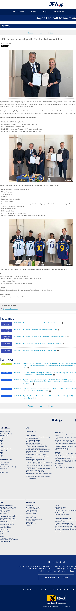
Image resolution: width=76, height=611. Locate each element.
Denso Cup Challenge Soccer (33, 460)
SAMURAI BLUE (4, 435)
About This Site (27, 590)
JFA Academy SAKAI (5, 526)
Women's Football (59, 532)
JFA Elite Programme (5, 510)
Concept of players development (8, 507)
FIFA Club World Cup (31, 478)
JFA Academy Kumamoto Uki (7, 524)
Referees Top (29, 505)
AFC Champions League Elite (33, 440)
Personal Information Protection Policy (58, 590)
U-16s (1, 445)
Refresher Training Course (32, 524)
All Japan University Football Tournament (36, 454)
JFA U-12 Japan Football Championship (64, 467)
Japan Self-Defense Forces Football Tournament (37, 451)
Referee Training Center (32, 512)
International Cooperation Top (63, 518)
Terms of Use (39, 590)
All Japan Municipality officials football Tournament (38, 449)
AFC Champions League (32, 438)
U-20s (1, 452)
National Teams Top (5, 431)
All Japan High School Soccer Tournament (65, 440)
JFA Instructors (30, 522)
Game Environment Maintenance (8, 519)
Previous (30, 33)
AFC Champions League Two (33, 441)
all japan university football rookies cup (35, 459)
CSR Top (57, 505)
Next (51, 33)
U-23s (1, 437)
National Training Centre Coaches (8, 516)
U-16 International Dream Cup (62, 449)
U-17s (1, 443)
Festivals (2, 536)
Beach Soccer (3, 468)
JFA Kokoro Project (59, 508)
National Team (18, 12)
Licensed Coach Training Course (34, 519)
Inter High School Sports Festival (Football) (65, 442)
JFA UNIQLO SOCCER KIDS (7, 538)
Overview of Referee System (33, 507)
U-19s (1, 440)
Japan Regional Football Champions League (36, 445)
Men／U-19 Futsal (4, 462)
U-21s (1, 438)
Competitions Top (31, 431)
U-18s (1, 441)
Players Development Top (6, 505)
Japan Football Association (56, 18)
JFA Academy (3, 521)
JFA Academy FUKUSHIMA (6, 523)
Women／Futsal (4, 464)
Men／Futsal (3, 461)
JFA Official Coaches (31, 517)
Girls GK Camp (3, 513)
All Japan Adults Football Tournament (35, 448)
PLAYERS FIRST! (4, 529)
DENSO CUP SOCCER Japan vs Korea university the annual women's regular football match (39, 469)
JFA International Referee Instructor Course (65, 524)
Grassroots (3, 535)
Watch (33, 12)
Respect (2, 533)
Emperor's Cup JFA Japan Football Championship (38, 437)
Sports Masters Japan (31, 453)
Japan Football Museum (60, 516)
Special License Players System (7, 518)
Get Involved (58, 12)
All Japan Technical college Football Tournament (37, 472)
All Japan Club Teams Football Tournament (36, 446)
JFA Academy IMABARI (5, 527)
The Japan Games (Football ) (62, 448)
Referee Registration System (33, 508)
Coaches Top (29, 516)
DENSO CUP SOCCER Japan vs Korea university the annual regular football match (39, 463)
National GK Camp (4, 512)
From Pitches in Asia (60, 521)
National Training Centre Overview (8, 508)
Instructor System (30, 520)
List (41, 33)
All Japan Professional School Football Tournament (38, 476)
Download (28, 525)
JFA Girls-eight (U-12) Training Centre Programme (12, 515)
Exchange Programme (31, 510)
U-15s (1, 446)
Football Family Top (5, 531)
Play (45, 12)
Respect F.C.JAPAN (5, 541)
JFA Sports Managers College (62, 514)
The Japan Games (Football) (33, 443)
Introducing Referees (31, 513)
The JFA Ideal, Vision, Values (56, 577)
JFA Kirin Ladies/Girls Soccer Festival (9, 539)
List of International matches (33, 433)
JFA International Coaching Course (63, 523)
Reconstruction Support (60, 507)
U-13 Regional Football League (62, 458)
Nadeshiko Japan (4, 450)
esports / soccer (4, 472)
